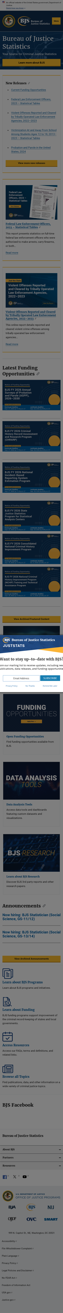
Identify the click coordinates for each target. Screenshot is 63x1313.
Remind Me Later (50, 686)
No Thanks (30, 686)
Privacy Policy (11, 686)
